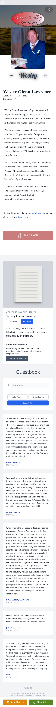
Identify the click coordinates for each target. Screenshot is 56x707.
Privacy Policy (21, 695)
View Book (12, 321)
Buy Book (27, 321)
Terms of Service (35, 695)
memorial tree (34, 212)
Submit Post (28, 403)
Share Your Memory (17, 358)
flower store (23, 217)
